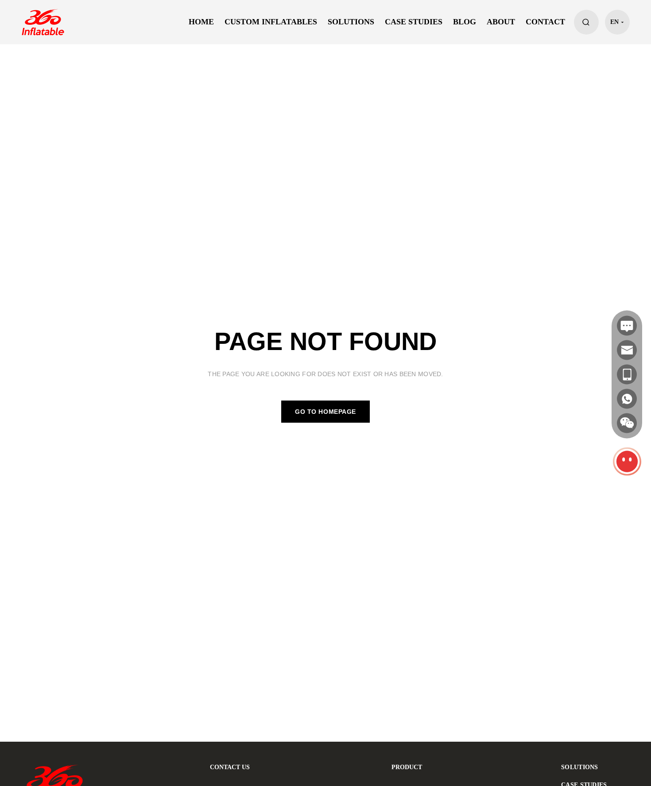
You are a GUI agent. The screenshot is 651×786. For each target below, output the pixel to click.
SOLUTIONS (351, 22)
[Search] (586, 22)
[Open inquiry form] (627, 326)
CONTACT (545, 22)
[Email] (627, 350)
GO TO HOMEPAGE (325, 411)
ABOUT (501, 22)
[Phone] (627, 375)
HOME (201, 22)
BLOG (464, 22)
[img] (627, 423)
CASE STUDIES (413, 22)
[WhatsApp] (627, 399)
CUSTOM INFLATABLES (271, 22)
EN (614, 22)
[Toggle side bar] (627, 461)
